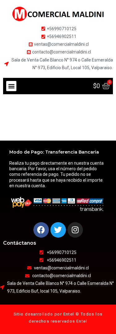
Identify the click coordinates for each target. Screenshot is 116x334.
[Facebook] (41, 230)
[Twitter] (58, 230)
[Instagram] (75, 230)
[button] (11, 86)
